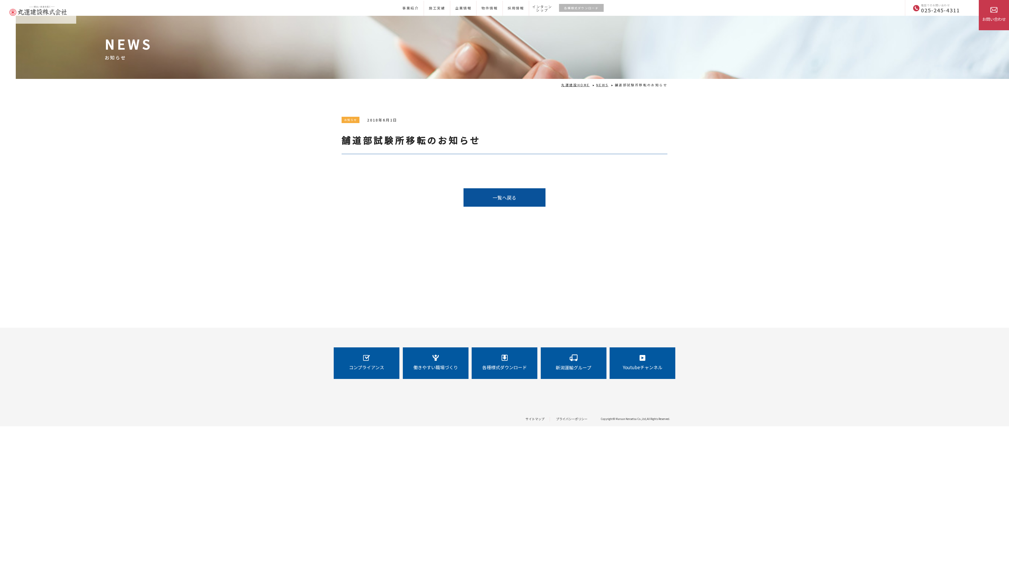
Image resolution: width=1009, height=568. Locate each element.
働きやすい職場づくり (435, 367)
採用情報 (516, 8)
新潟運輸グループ (573, 367)
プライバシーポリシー (572, 419)
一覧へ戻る (504, 197)
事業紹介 (410, 8)
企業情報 (463, 8)
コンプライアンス (366, 367)
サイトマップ (535, 419)
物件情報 (489, 8)
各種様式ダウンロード (581, 8)
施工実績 (437, 8)
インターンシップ (542, 8)
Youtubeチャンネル (642, 367)
